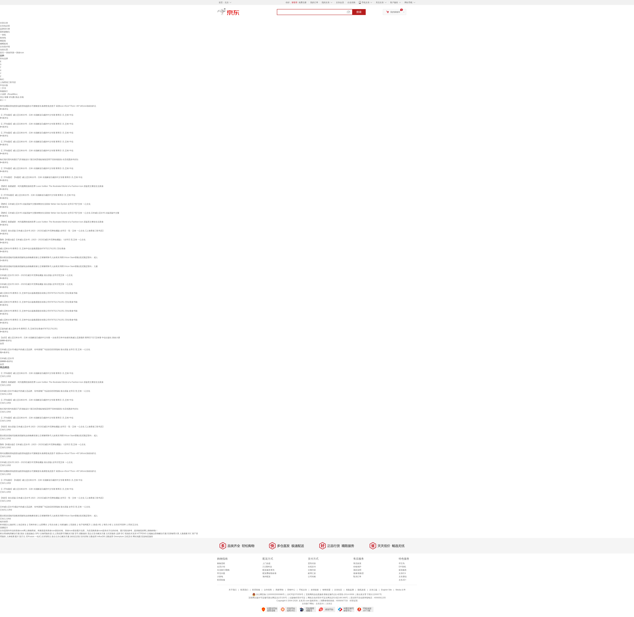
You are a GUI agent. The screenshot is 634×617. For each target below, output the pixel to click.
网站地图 (137, 536)
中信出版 (4, 85)
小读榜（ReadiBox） (9, 94)
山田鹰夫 (43, 524)
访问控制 (84, 536)
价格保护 (357, 567)
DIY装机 (402, 567)
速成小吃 (97, 524)
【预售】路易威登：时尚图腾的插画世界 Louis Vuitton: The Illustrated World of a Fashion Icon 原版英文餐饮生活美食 (52, 186)
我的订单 (314, 2)
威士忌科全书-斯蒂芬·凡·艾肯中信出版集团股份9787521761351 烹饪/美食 (33, 248)
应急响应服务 (147, 536)
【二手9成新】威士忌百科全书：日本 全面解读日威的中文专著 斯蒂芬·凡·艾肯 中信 (36, 115)
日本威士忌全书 (7, 358)
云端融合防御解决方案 (157, 533)
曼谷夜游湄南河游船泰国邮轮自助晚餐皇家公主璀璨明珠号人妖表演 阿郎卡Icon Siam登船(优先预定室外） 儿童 (49, 266)
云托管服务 (111, 533)
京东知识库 (5, 26)
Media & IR (400, 590)
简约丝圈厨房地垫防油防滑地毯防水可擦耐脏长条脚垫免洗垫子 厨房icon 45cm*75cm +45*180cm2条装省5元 (48, 106)
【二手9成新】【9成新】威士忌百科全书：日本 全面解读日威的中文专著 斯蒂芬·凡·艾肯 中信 (41, 177)
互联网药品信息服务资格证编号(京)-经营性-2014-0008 (330, 594)
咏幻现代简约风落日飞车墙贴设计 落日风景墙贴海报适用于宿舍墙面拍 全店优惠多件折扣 (39, 159)
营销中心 (291, 590)
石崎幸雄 (33, 524)
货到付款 (312, 563)
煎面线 (73, 524)
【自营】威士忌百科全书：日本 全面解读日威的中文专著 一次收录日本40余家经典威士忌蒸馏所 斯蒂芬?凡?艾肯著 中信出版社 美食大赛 (60, 337)
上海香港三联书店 (8, 82)
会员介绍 (221, 567)
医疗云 (22, 536)
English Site (386, 590)
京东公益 (373, 590)
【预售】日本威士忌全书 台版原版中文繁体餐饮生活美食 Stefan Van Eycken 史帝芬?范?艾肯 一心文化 (45, 204)
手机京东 (366, 2)
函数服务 (83, 533)
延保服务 (403, 570)
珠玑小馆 (107, 524)
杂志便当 (22, 524)
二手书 (3, 88)
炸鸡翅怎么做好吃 (8, 524)
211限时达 (267, 567)
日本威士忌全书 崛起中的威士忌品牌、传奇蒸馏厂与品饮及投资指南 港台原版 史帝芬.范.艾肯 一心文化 (45, 349)
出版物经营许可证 (297, 598)
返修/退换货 (358, 573)
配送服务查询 (268, 570)
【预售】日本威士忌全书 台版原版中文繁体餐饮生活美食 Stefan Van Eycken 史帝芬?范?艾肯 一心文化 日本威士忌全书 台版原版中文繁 (59, 213)
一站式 (38, 536)
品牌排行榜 (5, 29)
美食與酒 (10, 52)
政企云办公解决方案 (61, 536)
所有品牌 (4, 58)
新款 (22, 533)
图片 (17, 536)
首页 (2, 52)
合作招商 (268, 590)
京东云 (329, 603)
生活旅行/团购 (223, 570)
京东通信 (403, 576)
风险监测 (350, 590)
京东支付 (320, 603)
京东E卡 (402, 573)
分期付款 (312, 570)
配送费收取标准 (269, 573)
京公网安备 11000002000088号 (270, 594)
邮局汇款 (312, 573)
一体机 (3, 35)
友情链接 (315, 590)
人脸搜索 (184, 533)
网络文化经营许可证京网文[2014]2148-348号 (328, 598)
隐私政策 (362, 590)
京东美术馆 (5, 47)
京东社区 (338, 590)
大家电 (220, 576)
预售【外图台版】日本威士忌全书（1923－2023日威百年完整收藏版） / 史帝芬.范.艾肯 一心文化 (43, 239)
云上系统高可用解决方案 (63, 533)
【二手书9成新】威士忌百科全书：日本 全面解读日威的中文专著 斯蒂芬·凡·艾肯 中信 (37, 195)
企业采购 (351, 2)
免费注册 (302, 2)
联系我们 (244, 590)
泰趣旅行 (4, 91)
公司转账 (312, 576)
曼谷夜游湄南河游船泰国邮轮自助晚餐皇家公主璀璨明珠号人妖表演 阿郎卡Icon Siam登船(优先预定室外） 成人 (49, 257)
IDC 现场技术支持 (129, 533)
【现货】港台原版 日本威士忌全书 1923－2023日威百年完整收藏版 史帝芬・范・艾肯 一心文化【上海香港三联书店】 (52, 231)
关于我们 (233, 590)
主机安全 (128, 536)
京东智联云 (46, 536)
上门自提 (266, 563)
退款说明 (357, 570)
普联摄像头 (5, 32)
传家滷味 (64, 524)
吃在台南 (53, 524)
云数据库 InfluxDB (97, 536)
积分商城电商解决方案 (10, 533)
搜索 (359, 12)
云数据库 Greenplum (114, 536)
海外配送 (266, 576)
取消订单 (357, 576)
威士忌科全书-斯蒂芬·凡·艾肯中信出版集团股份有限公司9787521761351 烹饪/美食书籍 (38, 293)
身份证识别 (75, 536)
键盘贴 (3, 41)
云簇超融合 (30, 533)
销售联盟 (326, 590)
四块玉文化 (133, 524)
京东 (239, 13)
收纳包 (3, 38)
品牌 (118, 533)
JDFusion (30, 536)
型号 (77, 533)
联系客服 (221, 580)
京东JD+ (402, 580)
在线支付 (312, 567)
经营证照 (354, 601)
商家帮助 (279, 590)
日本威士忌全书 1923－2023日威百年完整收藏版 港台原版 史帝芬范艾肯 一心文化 (36, 275)
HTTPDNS (141, 533)
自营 (2, 343)
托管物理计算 (173, 533)
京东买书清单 (120, 524)
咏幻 (2, 79)
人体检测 (10, 536)
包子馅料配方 (85, 524)
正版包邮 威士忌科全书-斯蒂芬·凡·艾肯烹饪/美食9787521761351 (29, 329)
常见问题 (221, 573)
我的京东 (326, 2)
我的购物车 (395, 12)
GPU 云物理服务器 (43, 533)
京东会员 (340, 2)
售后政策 (357, 563)
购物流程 (221, 563)
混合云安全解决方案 (96, 533)
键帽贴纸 (4, 44)
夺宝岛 (402, 563)
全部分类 (4, 23)
